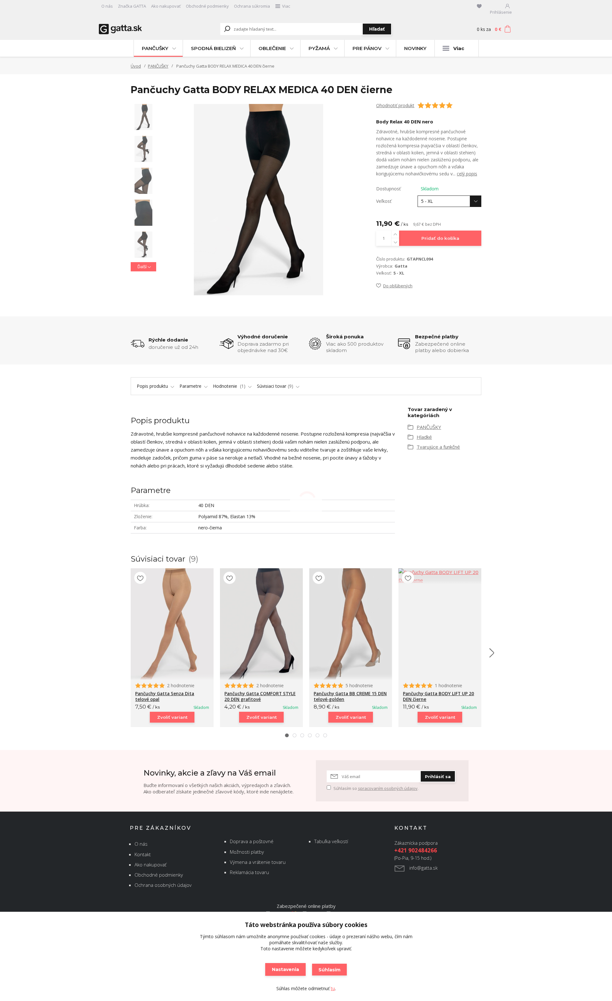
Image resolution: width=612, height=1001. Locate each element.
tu (333, 988)
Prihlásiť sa (438, 776)
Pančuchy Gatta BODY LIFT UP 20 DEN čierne (438, 696)
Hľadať (377, 29)
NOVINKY (415, 48)
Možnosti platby (247, 852)
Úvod (136, 66)
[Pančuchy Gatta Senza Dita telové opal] (172, 624)
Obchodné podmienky (207, 6)
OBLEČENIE (272, 48)
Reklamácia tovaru (249, 872)
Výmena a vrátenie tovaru (258, 862)
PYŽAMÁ (319, 48)
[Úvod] (138, 29)
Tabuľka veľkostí (331, 841)
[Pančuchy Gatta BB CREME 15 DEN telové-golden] (350, 624)
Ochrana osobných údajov (163, 885)
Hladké (424, 437)
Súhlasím (329, 970)
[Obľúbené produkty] (479, 6)
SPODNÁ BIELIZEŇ (213, 48)
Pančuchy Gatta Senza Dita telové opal (164, 696)
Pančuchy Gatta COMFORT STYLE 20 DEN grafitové (259, 696)
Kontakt (143, 854)
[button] (287, 735)
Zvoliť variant (172, 717)
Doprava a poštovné (251, 841)
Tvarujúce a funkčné (438, 447)
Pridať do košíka (440, 238)
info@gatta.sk (423, 868)
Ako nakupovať (166, 6)
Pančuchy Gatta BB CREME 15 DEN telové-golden (350, 696)
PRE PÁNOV (367, 48)
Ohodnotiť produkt (395, 105)
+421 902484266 (415, 850)
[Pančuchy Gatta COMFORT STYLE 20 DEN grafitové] (261, 624)
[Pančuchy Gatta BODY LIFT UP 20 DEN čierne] (439, 576)
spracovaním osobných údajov (388, 788)
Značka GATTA (132, 6)
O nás (107, 6)
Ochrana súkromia (252, 6)
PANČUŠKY (155, 48)
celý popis (467, 174)
